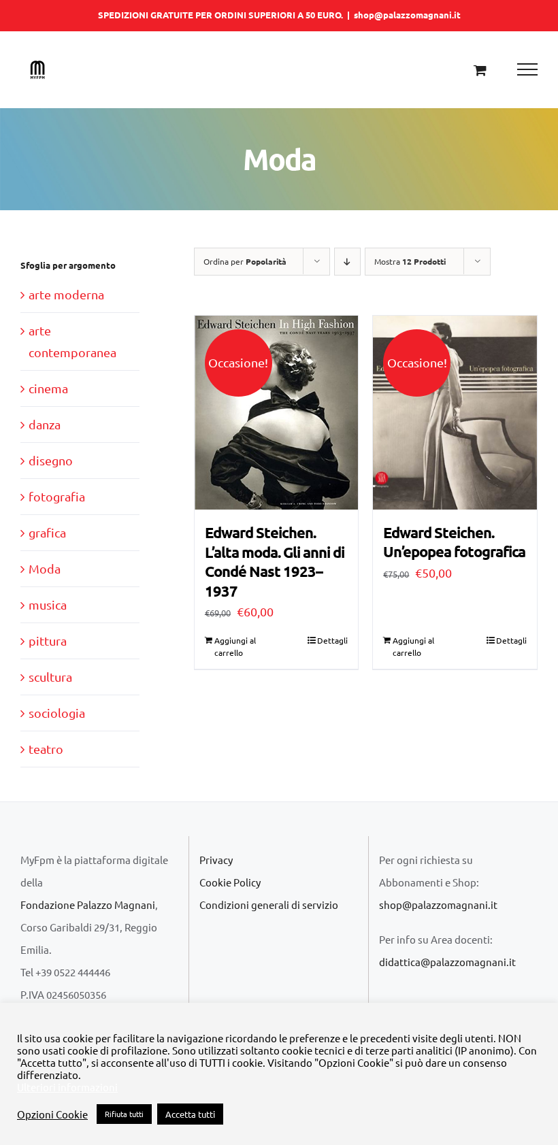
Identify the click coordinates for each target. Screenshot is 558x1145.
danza (45, 424)
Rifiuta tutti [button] (124, 1113)
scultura (50, 676)
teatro (46, 749)
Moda (45, 568)
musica (48, 604)
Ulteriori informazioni (67, 1087)
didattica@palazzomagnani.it (447, 961)
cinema (48, 388)
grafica (47, 532)
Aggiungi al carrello (235, 646)
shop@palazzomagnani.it (407, 14)
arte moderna (66, 294)
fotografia (57, 496)
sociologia (57, 713)
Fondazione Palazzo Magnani (87, 904)
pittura (48, 640)
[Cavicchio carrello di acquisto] (480, 70)
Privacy (216, 859)
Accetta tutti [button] (190, 1114)
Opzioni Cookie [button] (52, 1114)
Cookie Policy (230, 882)
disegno (51, 460)
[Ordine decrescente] (347, 262)
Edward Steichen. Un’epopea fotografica (454, 542)
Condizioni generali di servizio (268, 904)
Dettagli (332, 640)
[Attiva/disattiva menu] (527, 69)
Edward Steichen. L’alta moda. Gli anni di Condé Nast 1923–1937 (274, 561)
